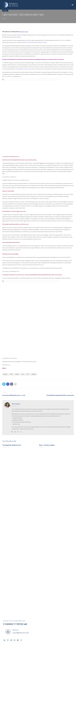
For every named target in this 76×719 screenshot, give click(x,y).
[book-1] (17, 640)
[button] (72, 5)
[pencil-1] (21, 640)
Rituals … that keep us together (47, 445)
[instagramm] (15, 432)
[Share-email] (11, 384)
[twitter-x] (21, 432)
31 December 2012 (5, 447)
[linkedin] (12, 432)
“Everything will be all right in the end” (11, 445)
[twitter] (11, 640)
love (28, 374)
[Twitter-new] (4, 384)
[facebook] (18, 432)
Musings (5, 10)
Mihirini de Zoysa (16, 404)
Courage (5, 374)
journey (17, 374)
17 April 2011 (41, 447)
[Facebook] (7, 384)
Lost (23, 374)
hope (11, 374)
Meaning (33, 374)
